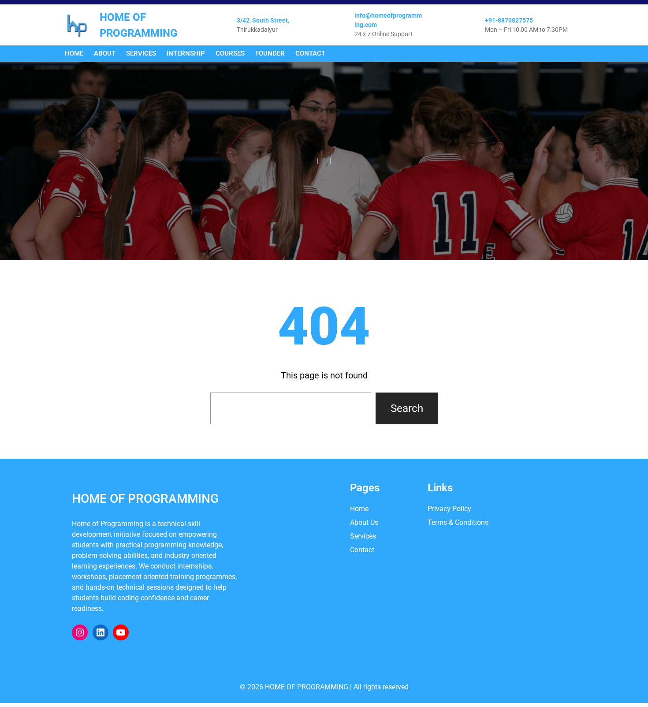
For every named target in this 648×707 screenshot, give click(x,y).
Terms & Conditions (458, 522)
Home (359, 509)
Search (407, 408)
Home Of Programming (145, 498)
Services (363, 536)
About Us (364, 522)
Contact (362, 550)
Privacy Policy (449, 509)
